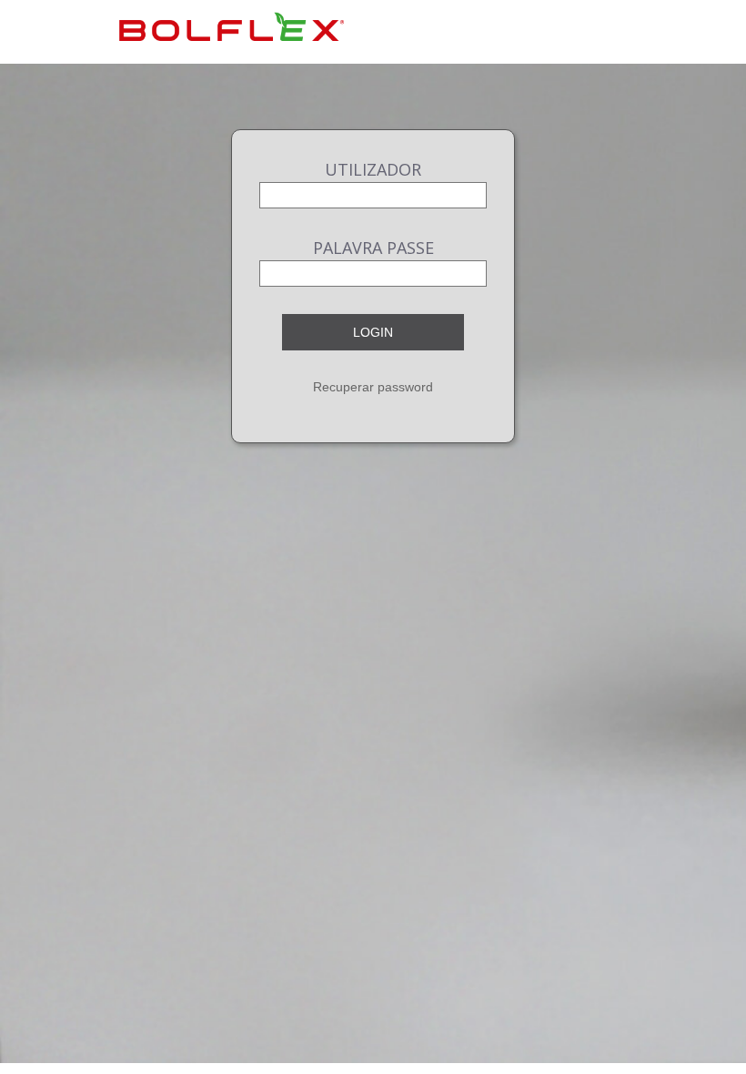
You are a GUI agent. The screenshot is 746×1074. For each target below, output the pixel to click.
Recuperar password (373, 387)
